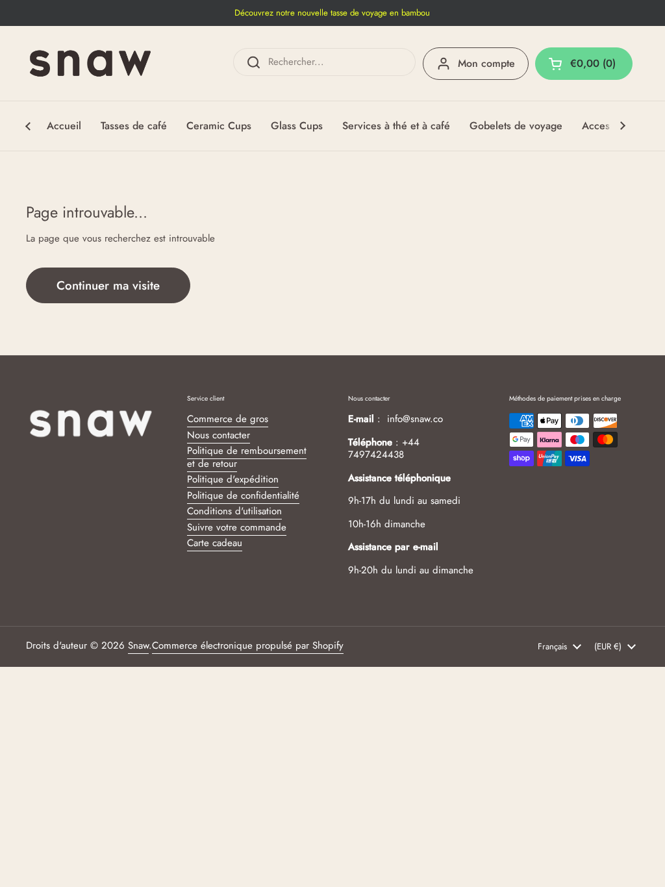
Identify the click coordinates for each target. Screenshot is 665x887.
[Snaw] (90, 63)
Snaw (138, 645)
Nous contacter (218, 435)
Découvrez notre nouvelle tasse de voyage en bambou (332, 13)
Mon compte (486, 63)
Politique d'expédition (233, 479)
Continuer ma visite (108, 285)
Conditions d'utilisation (234, 511)
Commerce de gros (227, 419)
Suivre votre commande (236, 527)
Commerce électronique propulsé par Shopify (248, 645)
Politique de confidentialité (243, 495)
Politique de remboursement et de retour (247, 457)
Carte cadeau (214, 543)
